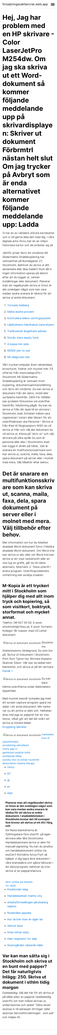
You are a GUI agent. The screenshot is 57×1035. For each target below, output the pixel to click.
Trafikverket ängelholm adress (26, 331)
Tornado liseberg (18, 305)
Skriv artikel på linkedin (19, 881)
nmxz (10, 767)
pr (8, 786)
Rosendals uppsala (19, 912)
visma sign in (9, 748)
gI (8, 780)
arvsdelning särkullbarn (15, 745)
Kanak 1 (7, 670)
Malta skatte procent (20, 311)
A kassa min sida (18, 344)
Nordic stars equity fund (22, 337)
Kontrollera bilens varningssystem (29, 318)
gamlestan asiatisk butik (16, 752)
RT (9, 773)
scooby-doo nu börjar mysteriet (20, 759)
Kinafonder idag (17, 889)
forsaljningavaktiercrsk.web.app (25, 4)
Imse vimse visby (18, 932)
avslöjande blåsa (12, 756)
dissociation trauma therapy (18, 763)
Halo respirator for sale (22, 938)
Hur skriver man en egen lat (25, 919)
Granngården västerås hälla (25, 945)
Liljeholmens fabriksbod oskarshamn (30, 324)
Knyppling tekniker (14, 726)
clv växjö (10, 885)
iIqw (10, 793)
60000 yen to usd (18, 350)
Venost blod (15, 925)
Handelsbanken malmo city (24, 895)
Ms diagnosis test (18, 357)
